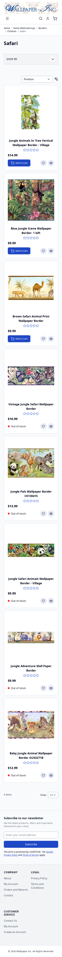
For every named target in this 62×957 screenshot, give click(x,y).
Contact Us (10, 920)
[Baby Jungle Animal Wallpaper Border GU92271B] (31, 725)
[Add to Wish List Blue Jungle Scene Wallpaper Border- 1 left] (43, 251)
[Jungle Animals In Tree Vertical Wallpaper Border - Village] (31, 112)
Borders (42, 28)
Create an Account (15, 932)
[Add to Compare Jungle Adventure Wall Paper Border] (51, 688)
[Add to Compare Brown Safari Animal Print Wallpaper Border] (51, 339)
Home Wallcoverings (24, 28)
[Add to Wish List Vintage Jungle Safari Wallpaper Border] (43, 426)
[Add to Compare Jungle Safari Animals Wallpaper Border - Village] (51, 601)
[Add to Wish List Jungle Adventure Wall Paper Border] (43, 688)
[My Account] (48, 18)
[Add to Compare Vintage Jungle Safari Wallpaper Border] (51, 426)
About (7, 878)
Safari (23, 31)
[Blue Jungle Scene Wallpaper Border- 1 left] (31, 200)
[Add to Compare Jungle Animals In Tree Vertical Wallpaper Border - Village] (51, 163)
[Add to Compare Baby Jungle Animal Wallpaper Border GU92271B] (51, 775)
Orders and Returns (16, 889)
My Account (11, 884)
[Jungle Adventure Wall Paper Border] (31, 637)
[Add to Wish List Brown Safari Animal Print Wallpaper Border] (43, 339)
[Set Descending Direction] (56, 79)
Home (7, 28)
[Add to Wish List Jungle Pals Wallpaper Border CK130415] (43, 513)
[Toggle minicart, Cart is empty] (55, 18)
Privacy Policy (39, 878)
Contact (8, 895)
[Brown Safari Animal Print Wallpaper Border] (31, 288)
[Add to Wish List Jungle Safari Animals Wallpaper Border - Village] (43, 601)
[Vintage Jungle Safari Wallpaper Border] (31, 376)
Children (11, 31)
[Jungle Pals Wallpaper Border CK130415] (31, 463)
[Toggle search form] (41, 18)
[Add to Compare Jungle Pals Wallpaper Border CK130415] (51, 513)
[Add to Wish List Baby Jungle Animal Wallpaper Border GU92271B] (43, 775)
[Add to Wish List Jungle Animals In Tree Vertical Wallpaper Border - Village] (43, 163)
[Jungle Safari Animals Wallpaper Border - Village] (31, 550)
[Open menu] (7, 18)
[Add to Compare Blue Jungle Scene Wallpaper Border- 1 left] (51, 251)
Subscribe (31, 844)
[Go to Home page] (31, 8)
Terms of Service (31, 854)
